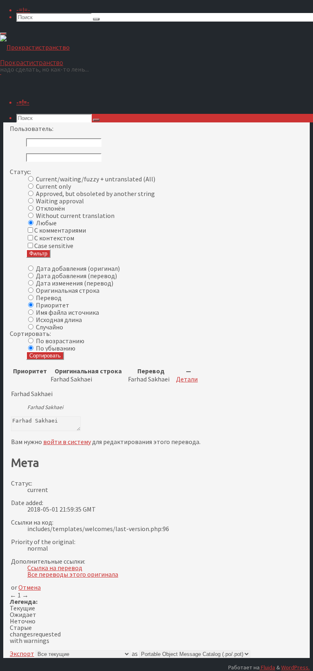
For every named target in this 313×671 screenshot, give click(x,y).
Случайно (49, 327)
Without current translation (75, 215)
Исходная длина (59, 320)
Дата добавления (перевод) (76, 276)
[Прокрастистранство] (35, 47)
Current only (53, 186)
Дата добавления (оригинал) (78, 268)
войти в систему (67, 442)
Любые (46, 223)
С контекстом (54, 238)
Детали (187, 379)
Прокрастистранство (31, 62)
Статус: (20, 172)
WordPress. (295, 667)
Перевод (49, 298)
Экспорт (22, 653)
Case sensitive (53, 246)
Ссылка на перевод (54, 568)
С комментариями (60, 230)
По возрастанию (60, 341)
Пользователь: (31, 128)
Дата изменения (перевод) (74, 283)
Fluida (267, 667)
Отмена (29, 587)
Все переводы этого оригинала (72, 574)
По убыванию (55, 348)
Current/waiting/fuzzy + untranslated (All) (95, 179)
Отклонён (50, 208)
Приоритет (52, 305)
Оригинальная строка (67, 290)
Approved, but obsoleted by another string (95, 194)
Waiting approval (60, 201)
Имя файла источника (67, 312)
